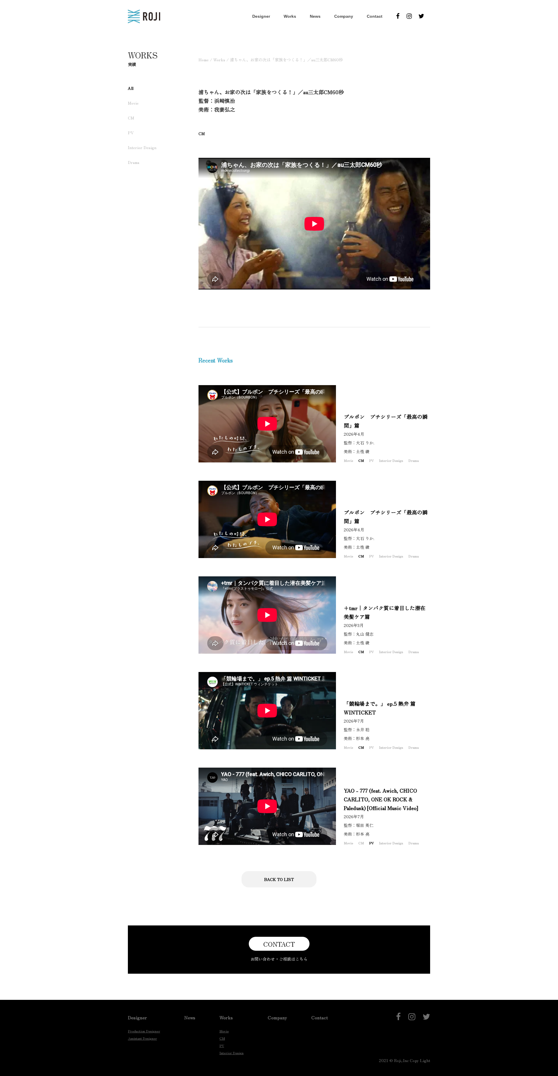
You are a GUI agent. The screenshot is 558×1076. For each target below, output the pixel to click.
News (315, 16)
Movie (133, 103)
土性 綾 (364, 451)
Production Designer (144, 1030)
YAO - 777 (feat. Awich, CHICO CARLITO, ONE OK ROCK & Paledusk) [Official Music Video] (381, 799)
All (130, 88)
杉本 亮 (364, 738)
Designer (261, 16)
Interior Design (142, 147)
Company (343, 16)
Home (203, 59)
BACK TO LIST (279, 879)
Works (290, 16)
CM (131, 118)
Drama (133, 162)
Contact (374, 16)
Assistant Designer (142, 1038)
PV (131, 132)
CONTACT (279, 943)
